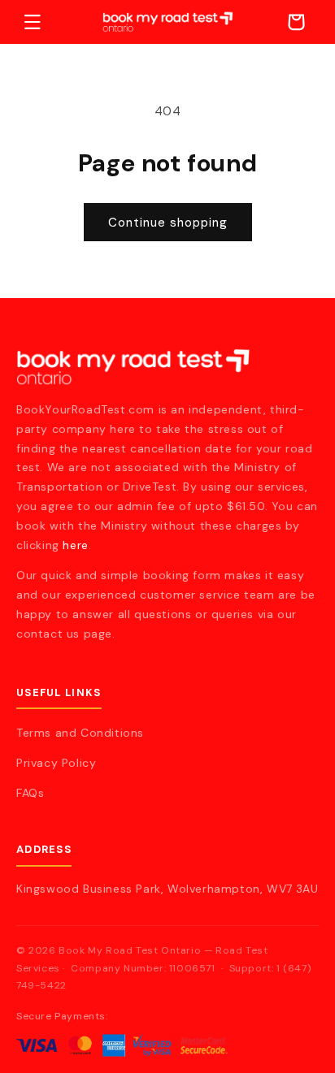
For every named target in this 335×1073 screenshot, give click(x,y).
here (75, 545)
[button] (32, 22)
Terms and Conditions (80, 732)
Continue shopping (168, 222)
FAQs (30, 792)
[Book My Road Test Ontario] (167, 367)
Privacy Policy (56, 762)
